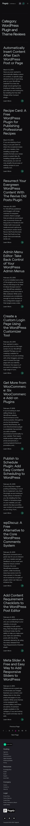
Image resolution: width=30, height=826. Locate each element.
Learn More (7, 101)
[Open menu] (28, 3)
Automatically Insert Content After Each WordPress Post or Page (14, 55)
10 (22, 731)
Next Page (15, 735)
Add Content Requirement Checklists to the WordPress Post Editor (14, 602)
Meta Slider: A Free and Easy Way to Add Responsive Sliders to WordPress (14, 669)
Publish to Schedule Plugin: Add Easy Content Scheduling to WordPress (14, 468)
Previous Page (15, 726)
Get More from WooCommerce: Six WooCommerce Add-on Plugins (14, 392)
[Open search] (23, 3)
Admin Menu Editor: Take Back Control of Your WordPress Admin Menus (13, 261)
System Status (9, 744)
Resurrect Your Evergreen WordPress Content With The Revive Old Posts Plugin (14, 190)
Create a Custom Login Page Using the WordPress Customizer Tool (14, 325)
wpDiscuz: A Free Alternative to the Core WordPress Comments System (13, 534)
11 (25, 731)
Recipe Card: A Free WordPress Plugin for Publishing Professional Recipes (14, 122)
